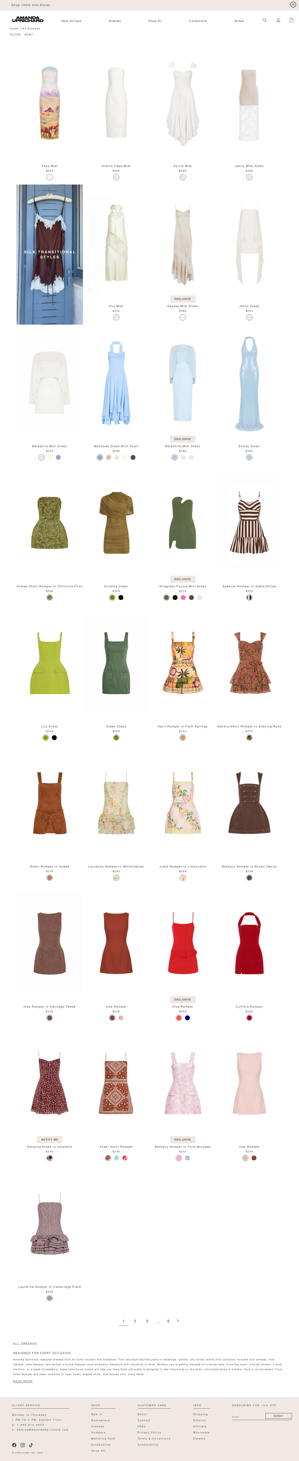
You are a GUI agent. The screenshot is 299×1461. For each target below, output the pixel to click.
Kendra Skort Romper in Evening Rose (249, 726)
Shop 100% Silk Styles (30, 4)
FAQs (142, 1426)
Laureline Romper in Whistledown (116, 866)
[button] (289, 17)
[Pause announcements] (293, 5)
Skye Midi (50, 165)
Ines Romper (116, 1006)
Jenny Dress (249, 305)
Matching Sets (103, 1438)
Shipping (200, 1414)
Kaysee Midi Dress (182, 305)
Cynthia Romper (249, 1006)
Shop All (155, 20)
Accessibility (148, 1444)
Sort (29, 34)
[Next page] (177, 1321)
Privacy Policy (149, 1432)
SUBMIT (279, 1415)
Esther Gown (249, 445)
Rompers (98, 1432)
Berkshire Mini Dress (49, 445)
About (142, 1414)
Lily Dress (49, 726)
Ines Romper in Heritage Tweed (50, 1006)
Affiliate (200, 1426)
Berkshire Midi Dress (182, 445)
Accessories (101, 1444)
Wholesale (201, 1432)
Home (14, 28)
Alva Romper (182, 1006)
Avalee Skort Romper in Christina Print (50, 586)
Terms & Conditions (154, 1438)
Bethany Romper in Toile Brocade (183, 1146)
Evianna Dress (116, 586)
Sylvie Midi (183, 165)
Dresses (115, 20)
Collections (198, 20)
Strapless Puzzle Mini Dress (182, 586)
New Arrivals (72, 20)
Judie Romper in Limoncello (182, 866)
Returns (199, 1420)
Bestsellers (100, 1420)
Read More (23, 1381)
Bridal (239, 20)
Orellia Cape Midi (116, 165)
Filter (15, 34)
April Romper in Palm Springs (183, 726)
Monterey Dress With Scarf (116, 445)
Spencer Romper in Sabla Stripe (249, 586)
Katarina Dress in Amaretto (49, 1146)
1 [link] (124, 1321)
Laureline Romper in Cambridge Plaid (49, 1286)
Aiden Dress (116, 726)
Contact (144, 1420)
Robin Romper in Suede (49, 866)
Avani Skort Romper (116, 1146)
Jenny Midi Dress (249, 165)
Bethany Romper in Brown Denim (249, 866)
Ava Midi (116, 305)
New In (97, 1414)
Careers (199, 1438)
